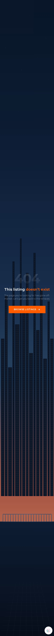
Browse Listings (25, 309)
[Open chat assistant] (48, 630)
